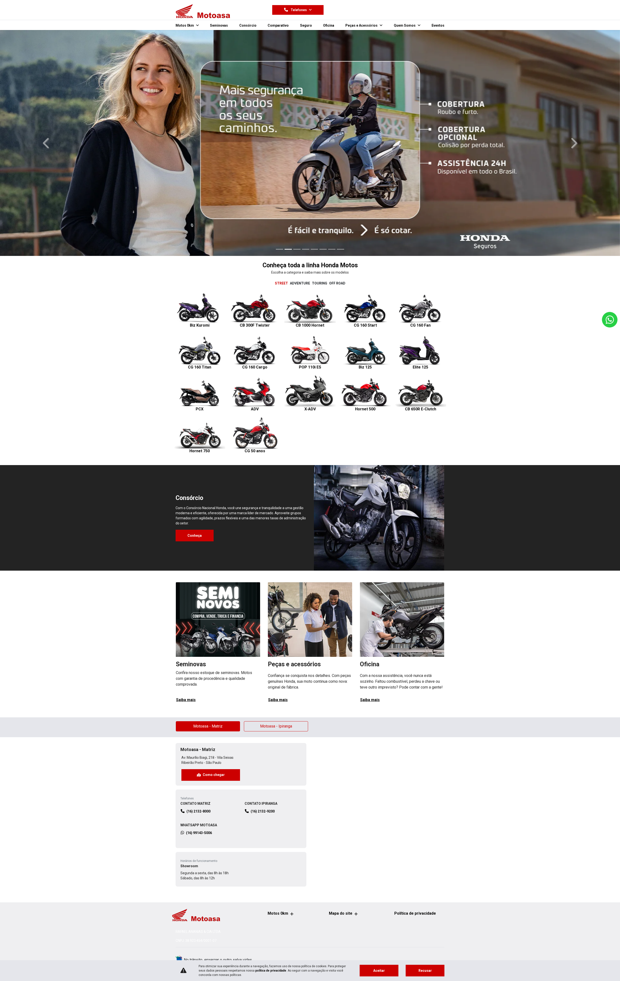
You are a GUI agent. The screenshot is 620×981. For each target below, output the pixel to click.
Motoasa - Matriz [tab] (208, 539)
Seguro (306, 25)
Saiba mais (186, 512)
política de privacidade (270, 970)
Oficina (328, 25)
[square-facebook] (373, 10)
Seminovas (219, 25)
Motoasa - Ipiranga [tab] (276, 539)
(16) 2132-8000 (198, 624)
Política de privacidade (415, 913)
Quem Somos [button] (405, 25)
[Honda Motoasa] (203, 11)
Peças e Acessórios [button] (361, 25)
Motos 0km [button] (185, 25)
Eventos (438, 25)
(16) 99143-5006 (199, 645)
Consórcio (247, 25)
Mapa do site (340, 913)
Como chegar (214, 588)
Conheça (194, 348)
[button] (46, 49)
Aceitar (379, 971)
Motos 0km (278, 913)
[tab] (281, 96)
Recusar (425, 971)
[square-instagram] (385, 10)
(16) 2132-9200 (263, 624)
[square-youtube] (396, 10)
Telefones (299, 10)
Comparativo (278, 25)
